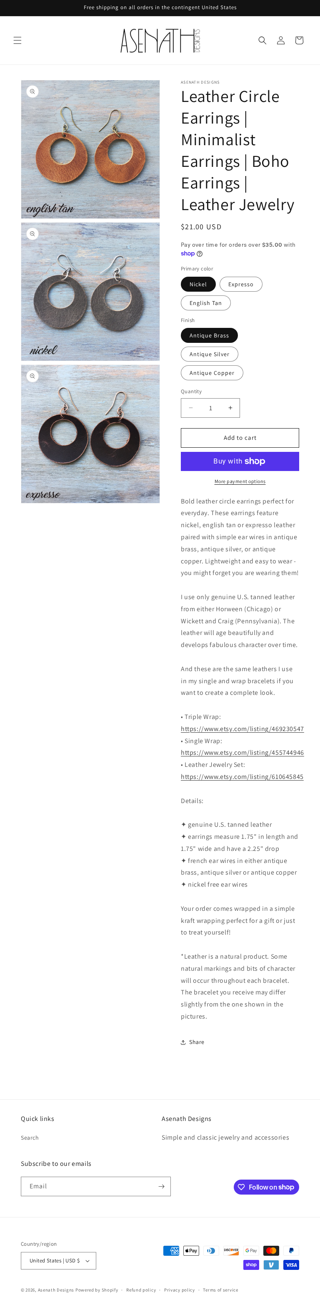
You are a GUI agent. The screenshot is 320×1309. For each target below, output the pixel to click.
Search (30, 1137)
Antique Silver (210, 354)
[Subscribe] (161, 1186)
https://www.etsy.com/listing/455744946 (242, 752)
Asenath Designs (56, 1290)
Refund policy (141, 1290)
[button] (17, 40)
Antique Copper (212, 373)
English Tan (206, 303)
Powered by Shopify (96, 1290)
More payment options (240, 481)
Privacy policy (179, 1290)
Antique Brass (209, 335)
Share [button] (197, 1042)
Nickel (198, 284)
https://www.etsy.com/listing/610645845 (242, 776)
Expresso (241, 284)
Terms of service (220, 1290)
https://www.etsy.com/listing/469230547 (242, 728)
